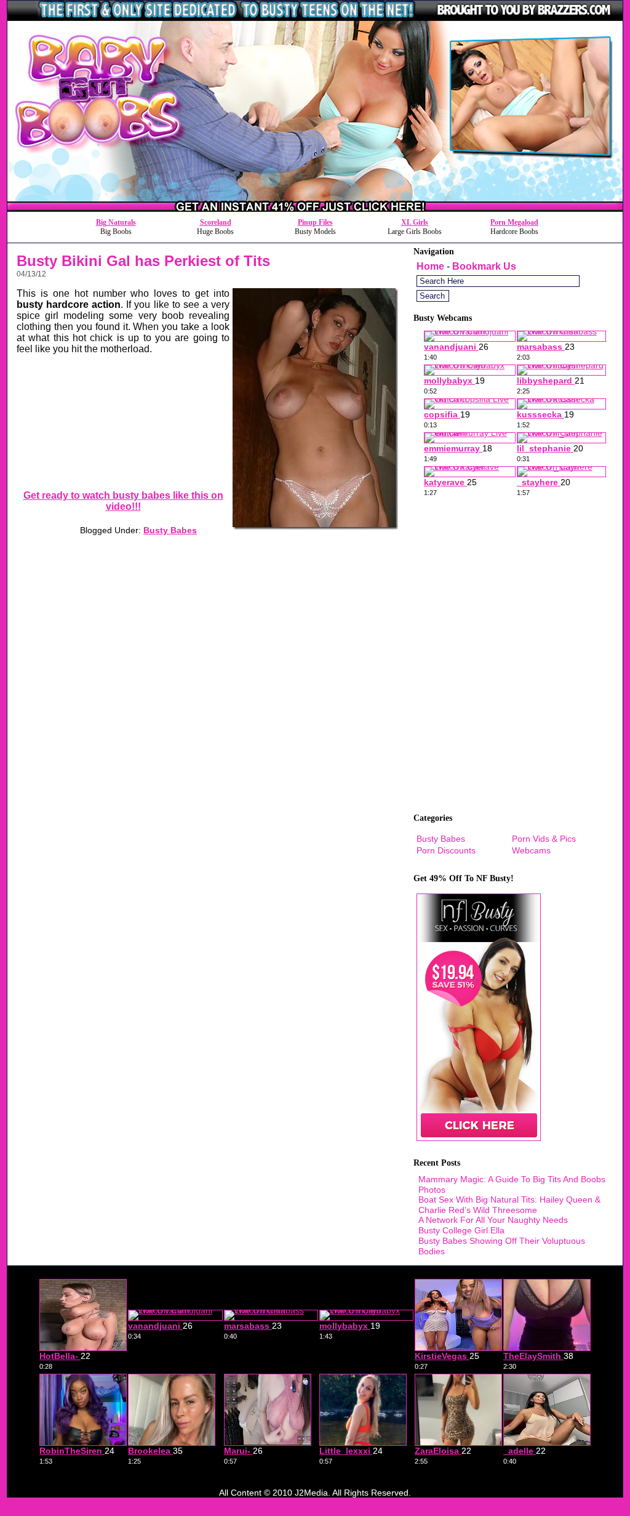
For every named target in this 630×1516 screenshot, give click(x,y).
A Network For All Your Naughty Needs (493, 1220)
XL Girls (414, 222)
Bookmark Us (484, 266)
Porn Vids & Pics (544, 839)
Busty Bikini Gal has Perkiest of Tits (143, 260)
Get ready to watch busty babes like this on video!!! (123, 501)
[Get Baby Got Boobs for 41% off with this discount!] (315, 208)
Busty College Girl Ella (461, 1230)
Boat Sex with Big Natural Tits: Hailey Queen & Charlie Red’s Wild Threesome (509, 1205)
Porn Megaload (514, 222)
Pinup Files (315, 222)
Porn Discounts (446, 850)
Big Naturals (116, 222)
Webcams (531, 850)
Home (430, 266)
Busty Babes (170, 530)
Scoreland (215, 222)
